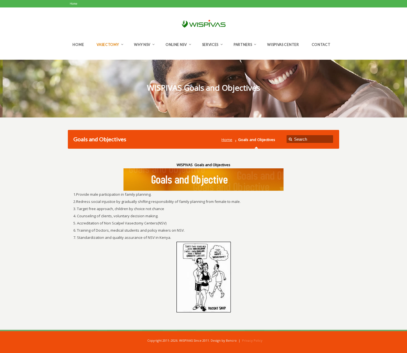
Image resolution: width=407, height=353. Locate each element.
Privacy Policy (252, 340)
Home (226, 139)
